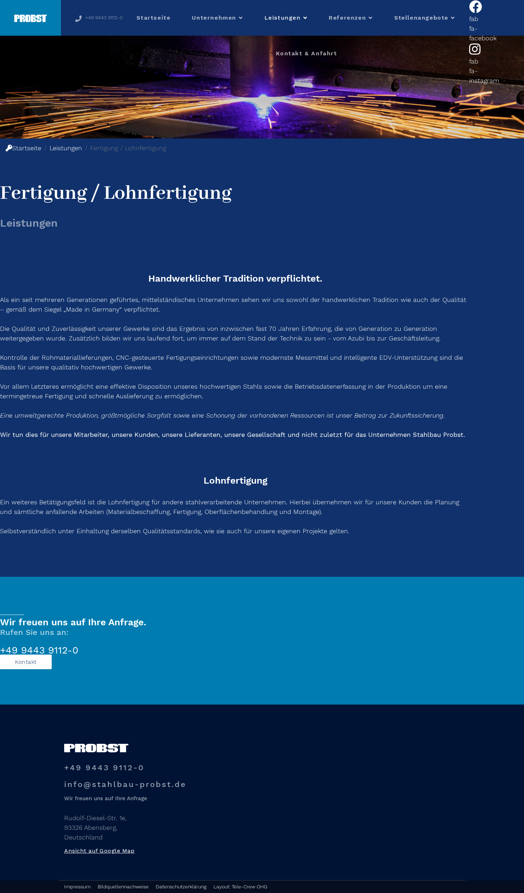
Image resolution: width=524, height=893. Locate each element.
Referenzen (347, 17)
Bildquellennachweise (123, 886)
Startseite (153, 17)
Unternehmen (214, 17)
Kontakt (26, 662)
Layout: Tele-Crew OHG (240, 886)
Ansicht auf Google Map (99, 850)
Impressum (77, 886)
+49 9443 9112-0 (104, 17)
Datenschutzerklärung (181, 886)
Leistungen (282, 17)
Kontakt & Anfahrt (306, 53)
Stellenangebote (421, 17)
